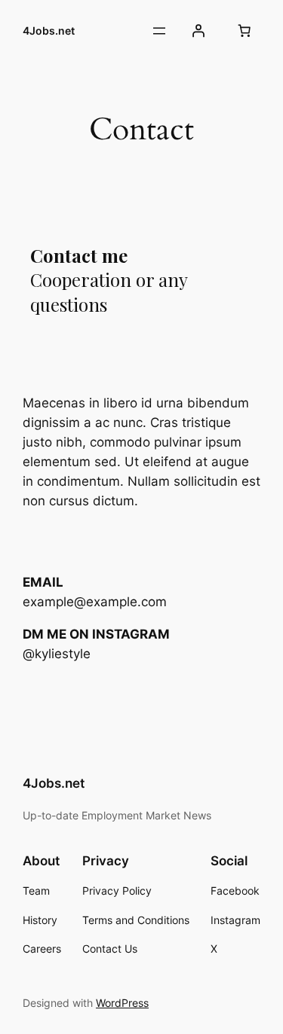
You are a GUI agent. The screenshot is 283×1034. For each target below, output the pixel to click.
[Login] (198, 31)
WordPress (122, 1002)
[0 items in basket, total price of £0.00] (244, 31)
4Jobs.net (49, 30)
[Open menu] (159, 31)
